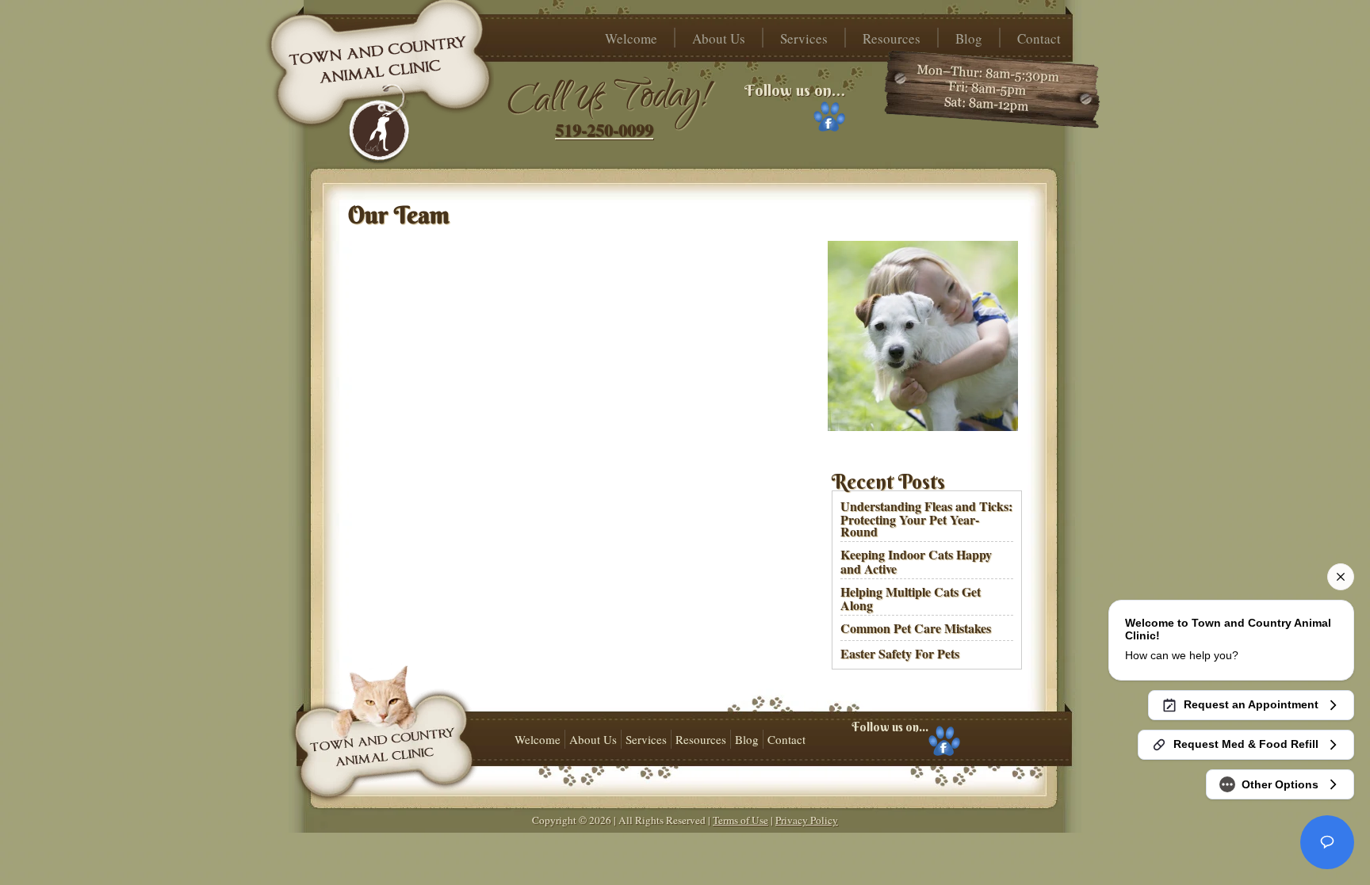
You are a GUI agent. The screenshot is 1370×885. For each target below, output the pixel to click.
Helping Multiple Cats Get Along (910, 598)
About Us (718, 38)
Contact (1039, 38)
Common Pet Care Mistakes (915, 628)
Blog (968, 38)
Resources (891, 38)
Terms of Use (740, 820)
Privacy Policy (806, 820)
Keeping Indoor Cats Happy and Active (916, 561)
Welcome (631, 38)
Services (804, 38)
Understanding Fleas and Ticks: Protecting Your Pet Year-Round (926, 518)
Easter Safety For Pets (899, 653)
